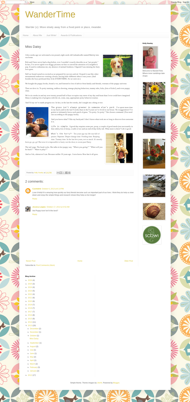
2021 (30, 298)
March (32, 364)
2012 (30, 375)
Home (25, 35)
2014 (30, 322)
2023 (30, 291)
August (33, 346)
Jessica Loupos (39, 207)
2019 (30, 305)
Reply (34, 199)
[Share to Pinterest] (69, 172)
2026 (30, 280)
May (32, 357)
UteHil (99, 383)
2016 (30, 315)
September (34, 343)
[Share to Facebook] (66, 172)
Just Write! (51, 35)
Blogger (116, 383)
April (32, 360)
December (34, 329)
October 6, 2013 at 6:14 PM (53, 189)
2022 (30, 294)
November (34, 332)
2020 (30, 301)
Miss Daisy (34, 339)
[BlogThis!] (60, 172)
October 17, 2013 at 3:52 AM (58, 207)
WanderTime (50, 14)
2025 (30, 284)
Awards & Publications (71, 35)
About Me (37, 35)
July (32, 350)
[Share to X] (63, 172)
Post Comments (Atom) (45, 265)
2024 (30, 287)
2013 (30, 325)
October (33, 336)
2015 (30, 319)
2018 (30, 308)
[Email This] (58, 172)
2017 (30, 312)
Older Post (128, 261)
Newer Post (30, 261)
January (33, 371)
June (32, 353)
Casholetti (36, 189)
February (34, 367)
